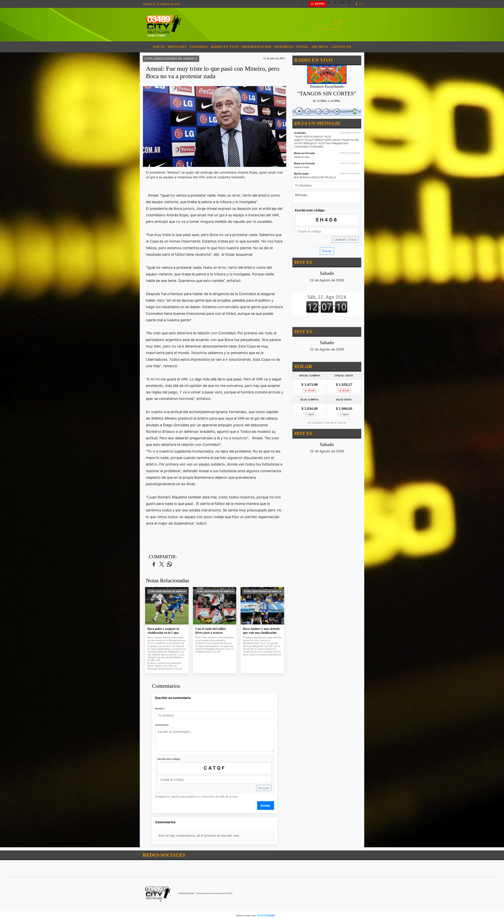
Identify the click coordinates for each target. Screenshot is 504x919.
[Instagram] (343, 4)
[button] (305, 4)
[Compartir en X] (162, 564)
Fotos (302, 46)
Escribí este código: (169, 758)
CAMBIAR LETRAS (345, 239)
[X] (330, 4)
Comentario (162, 724)
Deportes (284, 46)
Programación (256, 46)
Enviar (265, 805)
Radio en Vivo (225, 46)
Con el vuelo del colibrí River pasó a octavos (210, 630)
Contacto (341, 46)
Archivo (319, 46)
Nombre (159, 708)
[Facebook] (337, 4)
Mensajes (177, 46)
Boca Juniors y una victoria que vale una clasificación (261, 630)
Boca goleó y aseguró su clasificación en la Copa (163, 630)
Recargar (264, 788)
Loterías (199, 46)
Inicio (159, 46)
